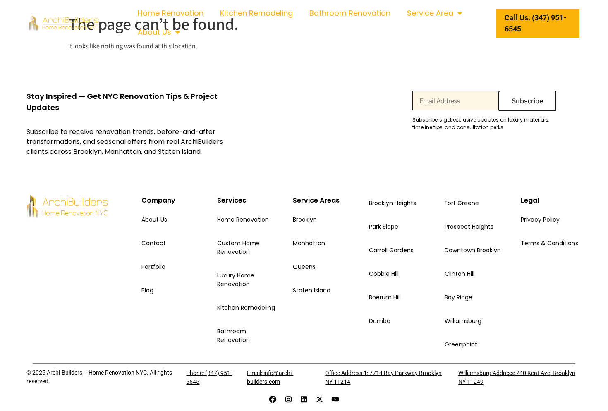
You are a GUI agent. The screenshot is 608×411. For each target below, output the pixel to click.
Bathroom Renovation (349, 13)
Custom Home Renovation (238, 247)
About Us (154, 32)
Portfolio (153, 267)
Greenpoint (461, 344)
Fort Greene (462, 203)
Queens (304, 267)
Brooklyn (305, 219)
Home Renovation (170, 13)
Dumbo (379, 321)
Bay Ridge (458, 297)
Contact (153, 243)
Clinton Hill (459, 274)
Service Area (430, 13)
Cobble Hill (384, 274)
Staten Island (311, 290)
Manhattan (309, 243)
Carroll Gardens (391, 250)
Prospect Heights (469, 226)
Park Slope (383, 226)
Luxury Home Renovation (235, 279)
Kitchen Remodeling (256, 13)
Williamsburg (463, 321)
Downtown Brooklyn (473, 250)
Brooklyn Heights (392, 203)
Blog (147, 290)
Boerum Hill (385, 297)
